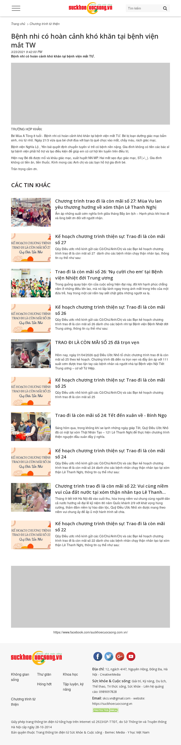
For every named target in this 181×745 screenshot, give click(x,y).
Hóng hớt (44, 683)
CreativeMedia (110, 674)
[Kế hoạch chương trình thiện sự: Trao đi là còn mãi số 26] (31, 318)
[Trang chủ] (90, 8)
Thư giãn (44, 674)
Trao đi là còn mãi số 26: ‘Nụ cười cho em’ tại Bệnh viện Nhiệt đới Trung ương (109, 275)
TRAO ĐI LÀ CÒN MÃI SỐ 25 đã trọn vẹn (97, 342)
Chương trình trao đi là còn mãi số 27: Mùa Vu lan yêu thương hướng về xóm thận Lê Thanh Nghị (108, 204)
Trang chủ (18, 23)
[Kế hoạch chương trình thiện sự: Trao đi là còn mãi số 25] (31, 391)
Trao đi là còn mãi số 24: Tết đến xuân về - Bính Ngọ (111, 415)
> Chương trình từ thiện (43, 23)
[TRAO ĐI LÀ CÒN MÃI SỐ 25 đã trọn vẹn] (31, 353)
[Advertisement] (90, 98)
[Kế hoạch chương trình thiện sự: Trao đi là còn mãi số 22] (31, 535)
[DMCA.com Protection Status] (105, 709)
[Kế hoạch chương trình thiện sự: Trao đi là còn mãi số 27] (31, 247)
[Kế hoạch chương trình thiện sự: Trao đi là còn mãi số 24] (31, 462)
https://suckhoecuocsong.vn (112, 703)
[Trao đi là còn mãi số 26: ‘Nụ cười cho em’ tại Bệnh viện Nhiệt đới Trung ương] (31, 283)
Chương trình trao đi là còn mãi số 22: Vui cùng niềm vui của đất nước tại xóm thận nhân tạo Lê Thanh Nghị (111, 492)
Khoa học (70, 674)
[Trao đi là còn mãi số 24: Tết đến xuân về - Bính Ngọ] (31, 426)
